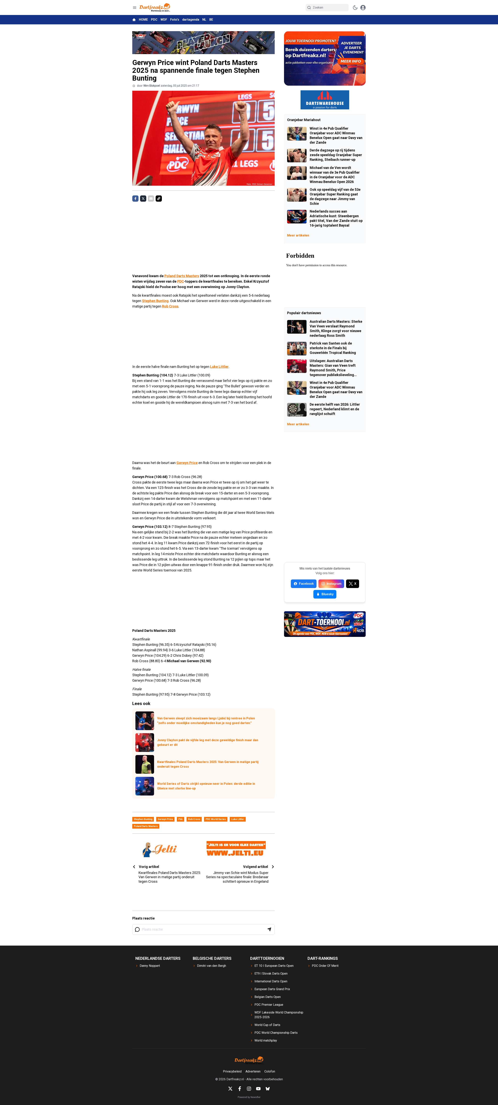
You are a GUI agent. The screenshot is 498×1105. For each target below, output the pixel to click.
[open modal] (363, 7)
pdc (180, 819)
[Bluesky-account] (267, 1088)
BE (211, 19)
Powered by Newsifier (249, 1097)
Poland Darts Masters (181, 276)
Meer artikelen (298, 235)
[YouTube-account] (258, 1088)
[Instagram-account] (249, 1088)
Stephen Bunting (155, 301)
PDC (154, 19)
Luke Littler (219, 367)
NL (204, 19)
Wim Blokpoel (151, 85)
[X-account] (230, 1088)
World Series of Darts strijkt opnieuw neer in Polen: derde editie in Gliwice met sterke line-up (206, 786)
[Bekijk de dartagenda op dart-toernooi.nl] (325, 624)
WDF (163, 19)
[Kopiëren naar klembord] (159, 198)
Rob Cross (170, 306)
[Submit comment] (269, 929)
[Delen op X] (143, 198)
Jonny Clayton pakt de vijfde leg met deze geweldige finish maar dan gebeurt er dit (207, 742)
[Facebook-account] (239, 1088)
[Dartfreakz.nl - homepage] (154, 7)
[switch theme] (355, 7)
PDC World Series (216, 819)
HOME (143, 19)
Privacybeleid (232, 1071)
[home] (134, 19)
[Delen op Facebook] (135, 198)
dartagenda (190, 19)
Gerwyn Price (187, 463)
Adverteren (252, 1071)
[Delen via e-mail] (151, 198)
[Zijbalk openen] (134, 7)
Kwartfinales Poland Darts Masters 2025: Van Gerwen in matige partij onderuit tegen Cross (208, 764)
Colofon (269, 1071)
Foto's (174, 19)
